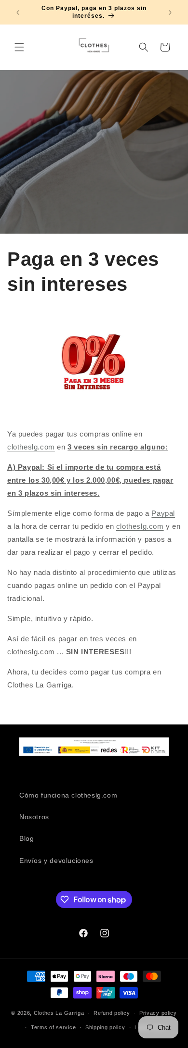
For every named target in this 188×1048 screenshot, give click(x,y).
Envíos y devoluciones (56, 860)
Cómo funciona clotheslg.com (68, 795)
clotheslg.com (31, 447)
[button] (19, 47)
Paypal (163, 513)
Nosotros (34, 817)
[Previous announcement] (17, 12)
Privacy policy (158, 1013)
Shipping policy (105, 1027)
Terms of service (53, 1027)
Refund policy (112, 1013)
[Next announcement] (170, 12)
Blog (26, 838)
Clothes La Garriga (59, 1013)
